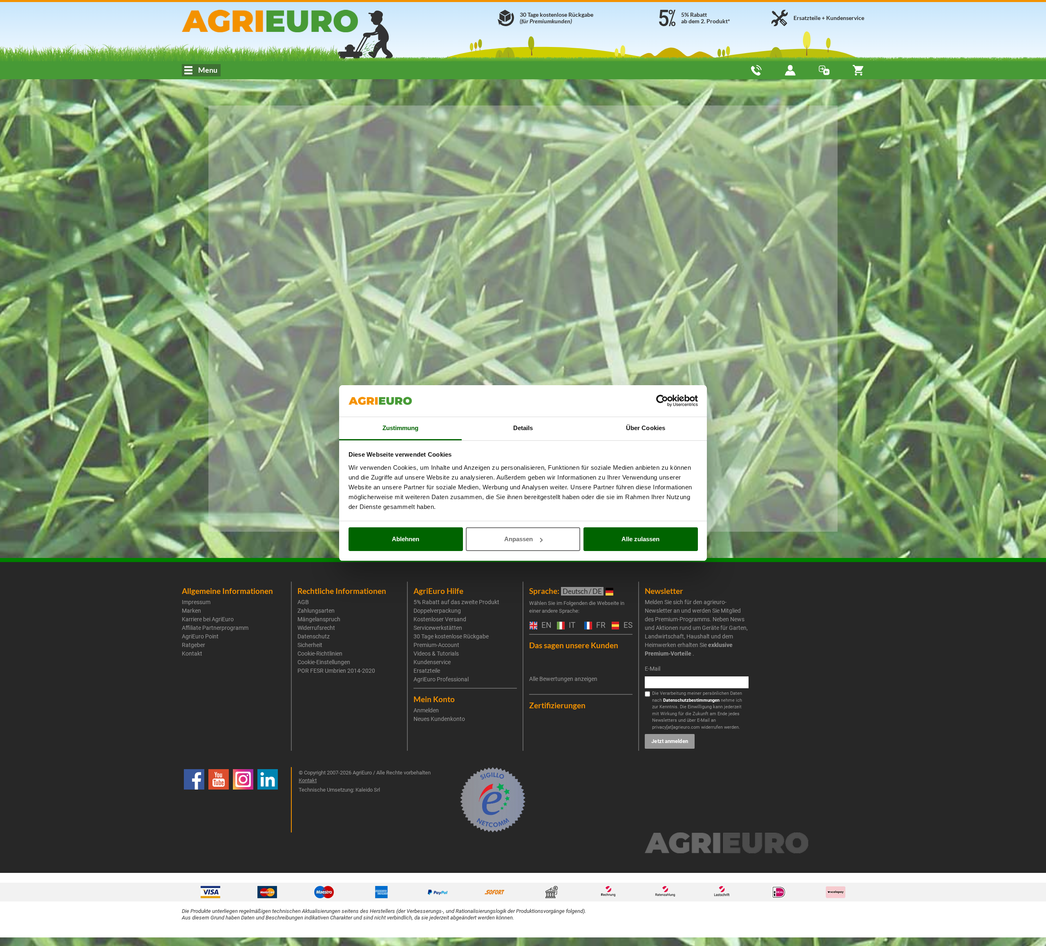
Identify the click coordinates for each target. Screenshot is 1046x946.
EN (545, 625)
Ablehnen (405, 538)
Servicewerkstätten (437, 628)
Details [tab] (523, 427)
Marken (191, 610)
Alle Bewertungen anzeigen (563, 679)
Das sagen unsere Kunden (573, 645)
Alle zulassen (640, 538)
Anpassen (518, 538)
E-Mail (652, 668)
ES (627, 625)
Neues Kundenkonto (439, 719)
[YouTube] (218, 799)
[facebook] (194, 799)
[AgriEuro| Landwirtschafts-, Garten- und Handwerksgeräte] (291, 21)
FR (600, 625)
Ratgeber (193, 645)
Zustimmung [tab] (400, 427)
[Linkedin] (267, 799)
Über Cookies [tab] (645, 427)
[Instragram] (243, 799)
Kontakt (192, 653)
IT (571, 625)
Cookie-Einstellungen (323, 662)
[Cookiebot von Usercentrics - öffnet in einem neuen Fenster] (662, 401)
